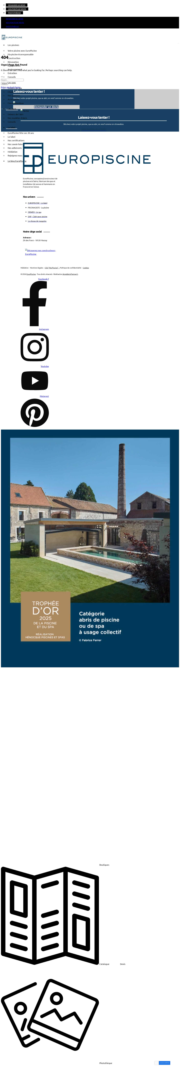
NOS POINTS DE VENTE (17, 9)
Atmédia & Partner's (70, 274)
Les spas (12, 82)
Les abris (12, 108)
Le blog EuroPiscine (17, 161)
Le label (11, 127)
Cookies (86, 268)
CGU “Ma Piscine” (52, 268)
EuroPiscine (31, 274)
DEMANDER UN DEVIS (16, 5)
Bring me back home (11, 87)
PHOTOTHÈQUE (14, 13)
